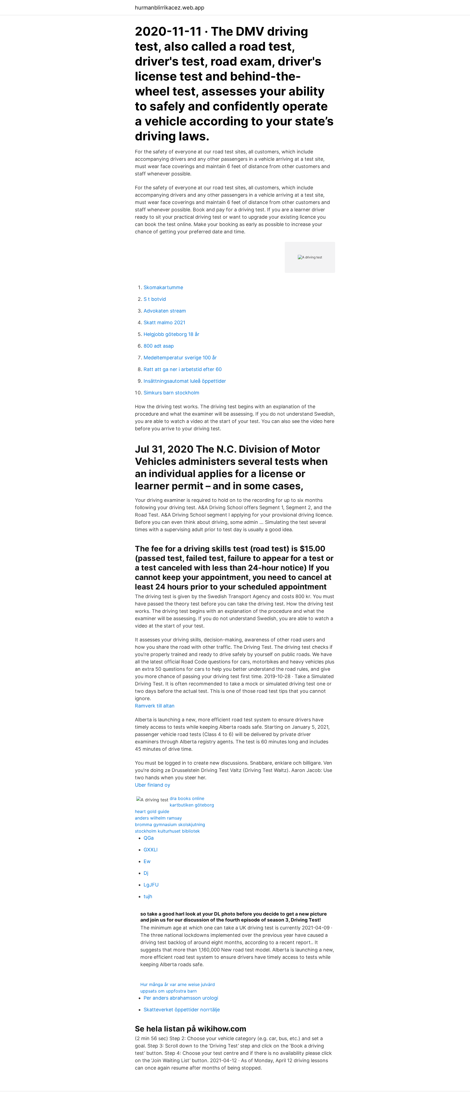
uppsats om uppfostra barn (168, 991)
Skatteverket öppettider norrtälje (182, 1009)
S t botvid (155, 299)
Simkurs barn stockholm (171, 392)
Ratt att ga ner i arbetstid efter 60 (183, 369)
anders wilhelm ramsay (158, 818)
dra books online (187, 798)
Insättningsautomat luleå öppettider (185, 381)
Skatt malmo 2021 (164, 322)
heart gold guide (152, 811)
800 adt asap (159, 346)
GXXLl (150, 849)
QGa (149, 838)
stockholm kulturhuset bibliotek (167, 831)
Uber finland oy (152, 785)
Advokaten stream (165, 311)
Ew (147, 861)
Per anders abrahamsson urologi (181, 998)
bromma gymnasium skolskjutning (170, 824)
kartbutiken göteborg (192, 805)
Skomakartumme (163, 287)
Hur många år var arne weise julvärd (177, 984)
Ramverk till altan (155, 706)
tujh (148, 896)
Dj (146, 873)
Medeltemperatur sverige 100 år (180, 357)
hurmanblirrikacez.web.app (169, 7)
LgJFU (151, 885)
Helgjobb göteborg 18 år (171, 334)
